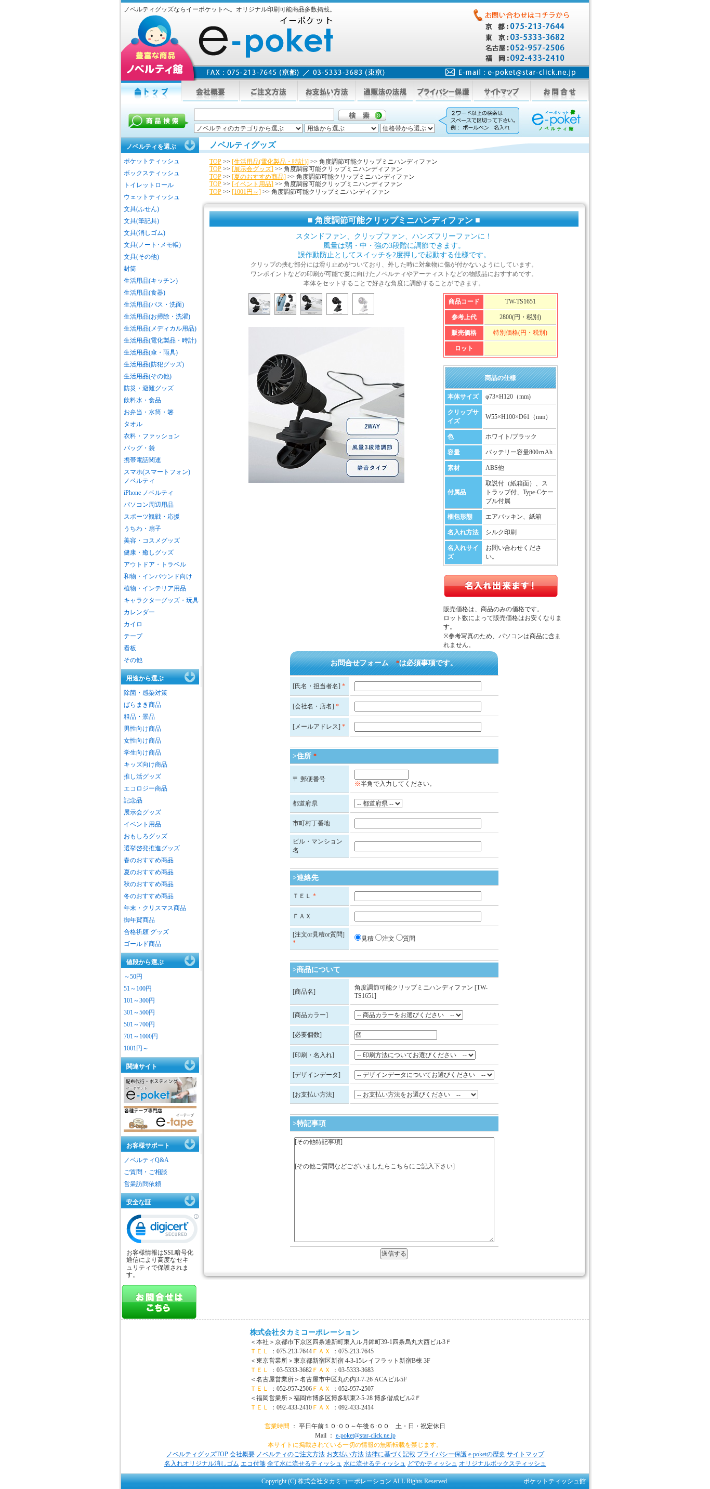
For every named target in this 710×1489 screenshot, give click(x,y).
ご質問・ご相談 (145, 1172)
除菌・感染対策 (145, 692)
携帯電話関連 (142, 460)
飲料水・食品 (142, 400)
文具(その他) (141, 256)
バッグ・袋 (139, 448)
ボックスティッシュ (152, 173)
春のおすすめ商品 (149, 860)
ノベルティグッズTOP (197, 1454)
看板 (130, 648)
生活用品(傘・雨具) (151, 352)
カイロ (133, 624)
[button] (162, 1231)
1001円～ (136, 1048)
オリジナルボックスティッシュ (502, 1463)
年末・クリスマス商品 (155, 908)
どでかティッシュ (432, 1463)
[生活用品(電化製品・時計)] (270, 161)
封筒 (130, 268)
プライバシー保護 (442, 1454)
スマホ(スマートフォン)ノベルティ (157, 476)
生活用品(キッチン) (151, 280)
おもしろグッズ (145, 836)
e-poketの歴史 (486, 1454)
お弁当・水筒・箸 (149, 412)
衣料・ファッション (152, 436)
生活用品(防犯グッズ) (154, 364)
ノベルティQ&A (146, 1160)
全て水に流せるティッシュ (304, 1463)
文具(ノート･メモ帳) (152, 244)
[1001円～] (246, 191)
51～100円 (138, 988)
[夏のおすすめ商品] (259, 176)
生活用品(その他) (148, 376)
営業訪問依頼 (142, 1184)
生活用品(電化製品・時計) (160, 340)
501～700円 (139, 1024)
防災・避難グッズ (149, 388)
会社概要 (242, 1454)
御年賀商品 (139, 920)
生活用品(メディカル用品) (160, 328)
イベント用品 (142, 824)
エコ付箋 (253, 1463)
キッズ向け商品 (145, 764)
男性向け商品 (142, 728)
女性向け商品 (142, 740)
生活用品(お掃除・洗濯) (157, 316)
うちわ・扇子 (142, 528)
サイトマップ (525, 1454)
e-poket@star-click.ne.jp (366, 1435)
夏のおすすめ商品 (149, 872)
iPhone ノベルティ (149, 492)
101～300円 (139, 1000)
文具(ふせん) (141, 209)
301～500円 (139, 1012)
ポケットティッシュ (152, 161)
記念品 (133, 800)
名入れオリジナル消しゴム (201, 1463)
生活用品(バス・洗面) (154, 304)
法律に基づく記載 (390, 1454)
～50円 (133, 976)
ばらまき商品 (142, 704)
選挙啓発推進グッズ (152, 848)
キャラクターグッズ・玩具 (161, 600)
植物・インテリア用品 (155, 588)
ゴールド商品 (142, 943)
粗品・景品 (139, 716)
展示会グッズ (142, 812)
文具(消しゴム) (144, 232)
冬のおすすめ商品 (149, 896)
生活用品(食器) (144, 292)
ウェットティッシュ (152, 197)
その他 (133, 660)
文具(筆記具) (141, 221)
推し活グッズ (142, 776)
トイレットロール (149, 185)
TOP (215, 161)
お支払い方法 (345, 1454)
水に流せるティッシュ (375, 1463)
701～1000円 (141, 1036)
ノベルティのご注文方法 (290, 1454)
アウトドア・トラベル (155, 564)
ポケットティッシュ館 (554, 1481)
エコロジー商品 (145, 788)
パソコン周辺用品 (149, 504)
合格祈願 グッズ (146, 931)
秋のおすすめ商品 (149, 884)
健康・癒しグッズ (149, 552)
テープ (133, 636)
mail (510, 72)
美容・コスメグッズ (152, 540)
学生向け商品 (142, 752)
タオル (133, 424)
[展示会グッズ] (252, 169)
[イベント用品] (252, 184)
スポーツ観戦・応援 (152, 516)
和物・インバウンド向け (158, 576)
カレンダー (139, 612)
